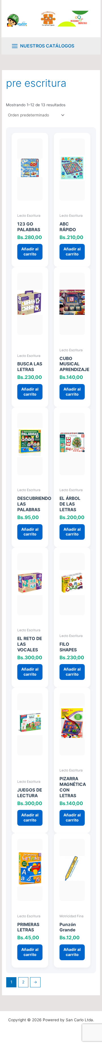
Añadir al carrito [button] (30, 251)
